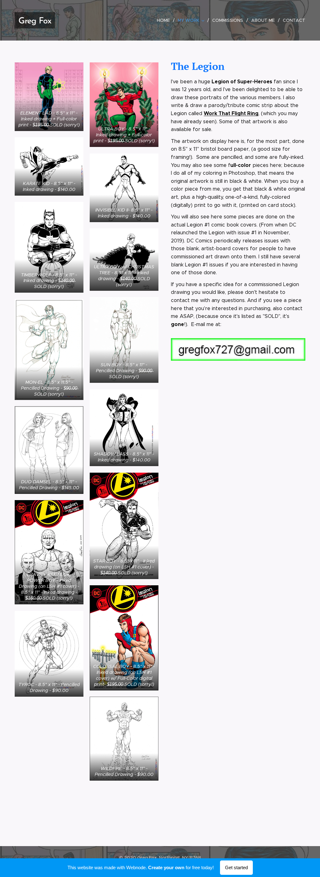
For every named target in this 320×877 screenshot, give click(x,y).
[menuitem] (165, 20)
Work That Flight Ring (231, 113)
